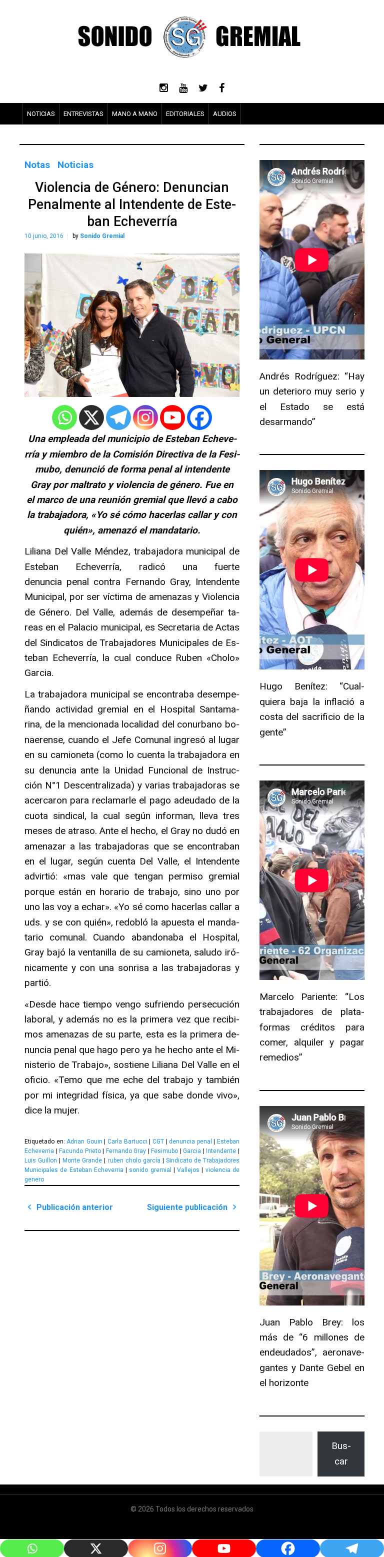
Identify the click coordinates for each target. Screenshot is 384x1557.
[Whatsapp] (64, 417)
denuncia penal (190, 1141)
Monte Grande (82, 1160)
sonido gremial (150, 1170)
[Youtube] (172, 417)
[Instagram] (145, 417)
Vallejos (188, 1170)
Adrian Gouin (84, 1141)
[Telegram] (118, 417)
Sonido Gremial (102, 236)
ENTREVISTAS (84, 114)
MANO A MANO (135, 114)
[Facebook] (199, 417)
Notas (37, 165)
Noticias (76, 165)
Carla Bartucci (128, 1141)
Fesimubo (164, 1151)
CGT (158, 1141)
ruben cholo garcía (134, 1160)
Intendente (221, 1151)
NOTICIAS (41, 114)
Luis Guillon (40, 1160)
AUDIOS (224, 114)
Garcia (192, 1151)
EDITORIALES (185, 114)
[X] (91, 417)
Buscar (341, 1453)
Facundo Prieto (80, 1151)
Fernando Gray (126, 1151)
